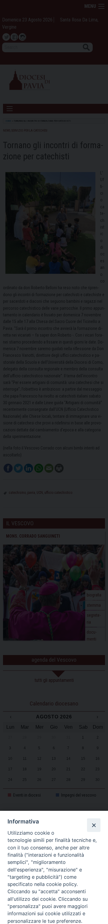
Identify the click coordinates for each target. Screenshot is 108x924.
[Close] (93, 825)
